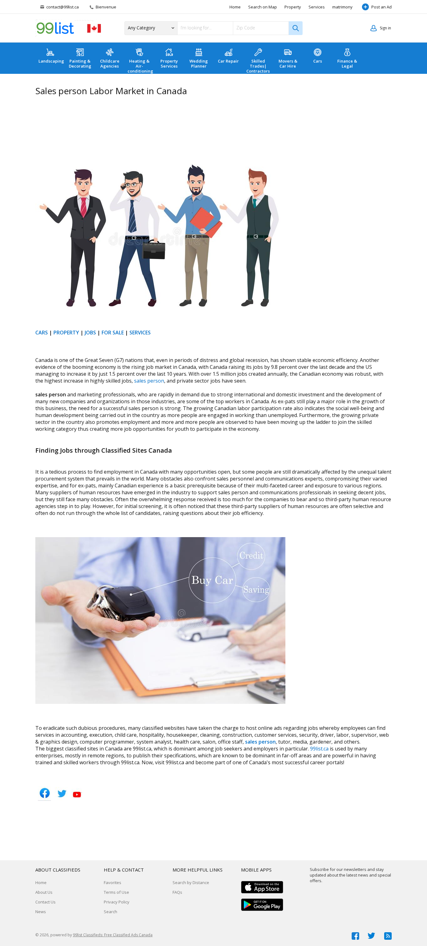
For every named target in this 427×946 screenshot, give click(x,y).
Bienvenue (105, 7)
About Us (44, 892)
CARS (41, 332)
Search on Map (262, 7)
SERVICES (140, 332)
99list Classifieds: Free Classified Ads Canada (113, 935)
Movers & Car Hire (288, 63)
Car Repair (228, 61)
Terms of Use (116, 892)
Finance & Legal (347, 63)
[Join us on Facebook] (355, 936)
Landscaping (51, 61)
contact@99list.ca (62, 7)
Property (292, 7)
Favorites (112, 882)
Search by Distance (191, 882)
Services (317, 7)
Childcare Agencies (109, 63)
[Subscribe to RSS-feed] (388, 936)
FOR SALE (113, 332)
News (40, 911)
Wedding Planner (198, 63)
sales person (149, 380)
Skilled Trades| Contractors (258, 66)
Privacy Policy (116, 902)
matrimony (342, 7)
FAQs (177, 892)
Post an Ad (381, 7)
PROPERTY (66, 332)
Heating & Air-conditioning (140, 66)
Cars (317, 61)
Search (110, 911)
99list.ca (319, 748)
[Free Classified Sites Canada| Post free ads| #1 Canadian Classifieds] (68, 28)
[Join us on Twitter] (371, 936)
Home (235, 7)
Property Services (169, 63)
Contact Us (45, 902)
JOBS (90, 332)
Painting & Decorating (80, 63)
